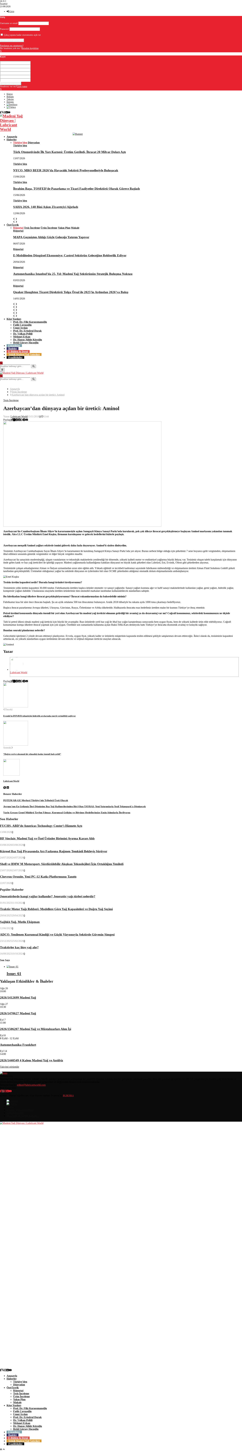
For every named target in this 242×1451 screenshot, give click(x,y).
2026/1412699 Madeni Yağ (18, 997)
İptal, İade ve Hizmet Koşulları (23, 1115)
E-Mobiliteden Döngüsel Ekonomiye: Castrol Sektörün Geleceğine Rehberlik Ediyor (69, 255)
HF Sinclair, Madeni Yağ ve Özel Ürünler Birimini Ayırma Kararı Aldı (47, 838)
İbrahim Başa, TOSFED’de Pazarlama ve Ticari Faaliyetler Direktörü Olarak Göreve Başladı (76, 188)
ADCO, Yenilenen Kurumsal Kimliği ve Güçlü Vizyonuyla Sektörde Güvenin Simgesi (57, 934)
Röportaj (18, 230)
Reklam (10, 96)
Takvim (10, 99)
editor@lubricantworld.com (31, 1084)
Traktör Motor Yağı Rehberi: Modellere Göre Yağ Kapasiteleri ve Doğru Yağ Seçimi (56, 909)
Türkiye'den (20, 145)
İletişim (10, 102)
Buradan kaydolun (30, 48)
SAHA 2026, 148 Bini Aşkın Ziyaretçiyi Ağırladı (45, 207)
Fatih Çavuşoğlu (22, 324)
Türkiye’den (20, 1381)
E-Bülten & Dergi (18, 351)
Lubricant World (19, 416)
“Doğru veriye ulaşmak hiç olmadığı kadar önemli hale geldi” (32, 754)
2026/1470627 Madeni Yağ (18, 1013)
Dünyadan (19, 1384)
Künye (10, 94)
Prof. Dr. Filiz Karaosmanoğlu (30, 321)
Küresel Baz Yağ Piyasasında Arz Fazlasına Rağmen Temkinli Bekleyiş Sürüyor (53, 851)
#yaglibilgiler (15, 357)
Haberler (12, 139)
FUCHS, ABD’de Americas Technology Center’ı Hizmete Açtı (41, 825)
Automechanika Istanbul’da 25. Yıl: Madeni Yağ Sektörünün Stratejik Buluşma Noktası (72, 274)
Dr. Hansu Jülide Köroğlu (27, 339)
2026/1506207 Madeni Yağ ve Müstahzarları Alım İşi (35, 1029)
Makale (17, 1402)
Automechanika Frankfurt (18, 1044)
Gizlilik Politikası (16, 1112)
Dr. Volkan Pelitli (22, 333)
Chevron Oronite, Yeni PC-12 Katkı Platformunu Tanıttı (38, 876)
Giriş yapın (22, 86)
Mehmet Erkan (21, 336)
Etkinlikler (14, 345)
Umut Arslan (20, 327)
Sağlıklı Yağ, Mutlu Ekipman (20, 922)
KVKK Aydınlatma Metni (20, 1109)
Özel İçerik (13, 224)
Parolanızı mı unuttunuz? (11, 45)
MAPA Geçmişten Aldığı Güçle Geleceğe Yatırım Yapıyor (51, 237)
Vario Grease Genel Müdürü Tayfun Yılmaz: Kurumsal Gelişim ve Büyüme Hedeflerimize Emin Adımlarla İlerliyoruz (66, 812)
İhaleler (12, 348)
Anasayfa (12, 136)
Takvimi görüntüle (9, 1066)
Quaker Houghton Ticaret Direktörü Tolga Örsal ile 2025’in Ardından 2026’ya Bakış (70, 292)
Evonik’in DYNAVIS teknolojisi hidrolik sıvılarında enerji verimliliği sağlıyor (39, 716)
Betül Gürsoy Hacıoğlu (26, 342)
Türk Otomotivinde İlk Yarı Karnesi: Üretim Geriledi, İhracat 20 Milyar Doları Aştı (69, 152)
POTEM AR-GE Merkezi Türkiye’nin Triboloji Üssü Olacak (35, 800)
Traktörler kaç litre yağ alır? (19, 947)
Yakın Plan (19, 1399)
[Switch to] (12, 104)
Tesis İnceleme (11, 400)
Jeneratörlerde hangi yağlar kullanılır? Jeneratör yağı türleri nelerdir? (47, 896)
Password (4, 29)
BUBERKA (68, 1095)
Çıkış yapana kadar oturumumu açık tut (22, 35)
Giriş (11, 11)
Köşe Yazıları (14, 319)
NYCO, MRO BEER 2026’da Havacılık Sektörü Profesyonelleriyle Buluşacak (65, 170)
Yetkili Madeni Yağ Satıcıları (24, 354)
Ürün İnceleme (21, 1396)
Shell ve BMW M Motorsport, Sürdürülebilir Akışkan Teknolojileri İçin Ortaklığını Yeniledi (61, 864)
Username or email (9, 23)
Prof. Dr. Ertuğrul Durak (27, 330)
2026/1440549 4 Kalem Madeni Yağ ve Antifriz (31, 1060)
